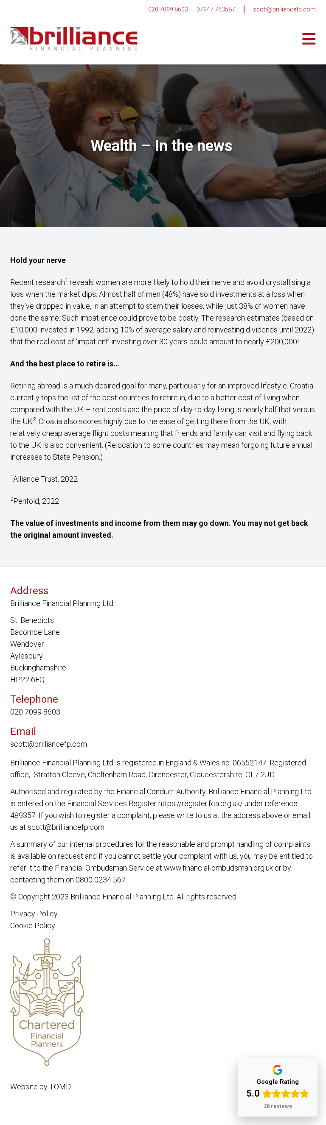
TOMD (60, 1086)
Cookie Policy (32, 925)
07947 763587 (216, 9)
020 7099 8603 (168, 9)
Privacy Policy (34, 913)
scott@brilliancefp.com (284, 9)
